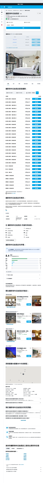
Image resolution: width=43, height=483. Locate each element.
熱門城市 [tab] (13, 448)
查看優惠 (28, 304)
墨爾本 (21, 10)
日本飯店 (25, 455)
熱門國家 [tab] (8, 448)
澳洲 (9, 10)
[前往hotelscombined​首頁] (8, 6)
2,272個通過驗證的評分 (14, 19)
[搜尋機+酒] (1, 17)
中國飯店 (7, 455)
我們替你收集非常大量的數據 (11, 469)
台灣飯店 (25, 453)
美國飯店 (25, 456)
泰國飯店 (25, 459)
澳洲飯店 (7, 453)
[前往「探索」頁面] (1, 19)
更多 (6, 210)
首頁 (6, 10)
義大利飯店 (7, 459)
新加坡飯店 (7, 458)
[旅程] (1, 22)
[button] (42, 4)
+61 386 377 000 (9, 17)
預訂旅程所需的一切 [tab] (20, 448)
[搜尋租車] (1, 15)
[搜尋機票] (1, 10)
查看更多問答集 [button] (23, 420)
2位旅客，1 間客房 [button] (10, 25)
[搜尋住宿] (1, 12)
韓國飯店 (7, 456)
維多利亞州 (15, 10)
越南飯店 (25, 458)
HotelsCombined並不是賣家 (11, 467)
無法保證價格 (22, 464)
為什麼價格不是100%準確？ (11, 471)
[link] (11, 307)
